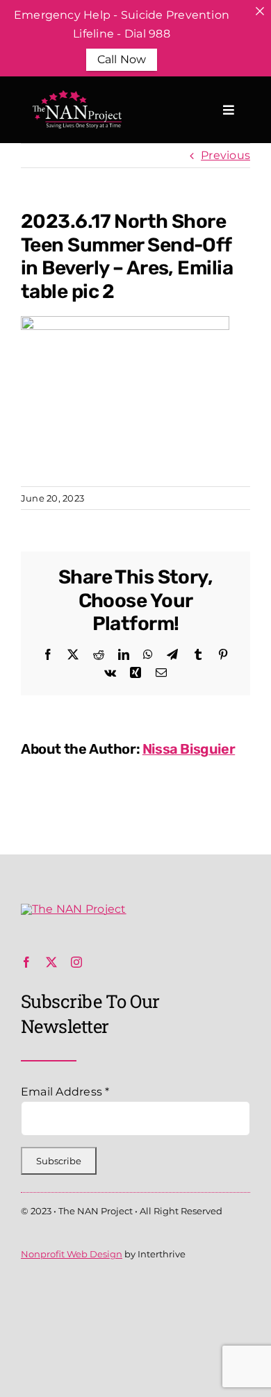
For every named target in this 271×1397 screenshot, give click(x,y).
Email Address (65, 1091)
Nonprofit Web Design (71, 1253)
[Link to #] (228, 110)
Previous (225, 155)
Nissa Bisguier (188, 749)
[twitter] (51, 962)
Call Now (122, 59)
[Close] (260, 11)
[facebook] (26, 962)
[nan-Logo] (73, 909)
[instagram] (76, 962)
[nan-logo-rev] (76, 95)
